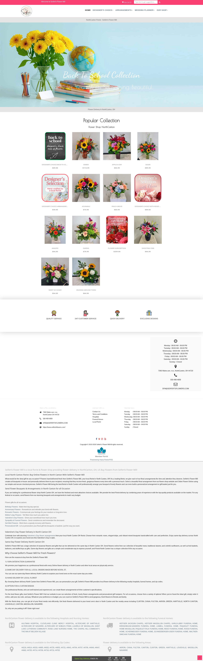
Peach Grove (117, 206)
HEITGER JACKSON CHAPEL (131, 623)
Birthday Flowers (11, 507)
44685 (40, 647)
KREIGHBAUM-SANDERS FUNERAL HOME (137, 626)
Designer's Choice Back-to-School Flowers (55, 164)
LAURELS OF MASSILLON (83, 626)
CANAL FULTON (133, 647)
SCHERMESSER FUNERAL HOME (139, 631)
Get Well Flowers (11, 523)
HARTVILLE (171, 647)
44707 (80, 647)
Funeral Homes (98, 419)
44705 (29, 650)
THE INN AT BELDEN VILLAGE (33, 631)
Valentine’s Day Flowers (14, 518)
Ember (86, 164)
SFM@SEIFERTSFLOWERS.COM (55, 423)
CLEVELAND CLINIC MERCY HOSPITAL (57, 623)
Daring (86, 248)
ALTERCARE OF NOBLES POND (58, 626)
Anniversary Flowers (13, 509)
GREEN (162, 647)
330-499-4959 (47, 418)
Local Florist (97, 422)
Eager (147, 164)
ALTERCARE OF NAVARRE (32, 626)
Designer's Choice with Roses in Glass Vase (148, 206)
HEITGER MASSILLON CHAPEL (158, 623)
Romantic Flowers (12, 512)
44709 (40, 650)
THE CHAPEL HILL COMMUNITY (86, 629)
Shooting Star (148, 248)
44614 (29, 647)
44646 (91, 647)
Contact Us (96, 412)
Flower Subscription (117, 248)
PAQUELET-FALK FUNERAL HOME (149, 629)
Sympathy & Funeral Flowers (16, 520)
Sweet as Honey (55, 290)
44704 (74, 647)
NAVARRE (123, 650)
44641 (69, 647)
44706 (85, 647)
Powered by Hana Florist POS (101, 460)
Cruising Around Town (86, 290)
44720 (52, 647)
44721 (63, 647)
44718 (46, 650)
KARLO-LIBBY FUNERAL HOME (185, 623)
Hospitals (96, 417)
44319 (35, 647)
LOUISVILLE (182, 647)
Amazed (55, 248)
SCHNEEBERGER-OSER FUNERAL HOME (171, 631)
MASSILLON (193, 647)
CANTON (145, 647)
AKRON (122, 647)
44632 (46, 647)
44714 (35, 650)
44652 (57, 647)
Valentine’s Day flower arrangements (41, 535)
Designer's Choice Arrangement (55, 206)
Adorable (86, 206)
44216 (23, 647)
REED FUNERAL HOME (173, 629)
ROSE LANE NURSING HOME (60, 629)
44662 (23, 650)
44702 (57, 650)
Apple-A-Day (117, 164)
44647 (97, 647)
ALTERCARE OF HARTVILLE (87, 623)
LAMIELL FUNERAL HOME (167, 626)
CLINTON (153, 647)
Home (88, 10)
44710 (51, 650)
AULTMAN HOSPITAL (30, 623)
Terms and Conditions (100, 414)
